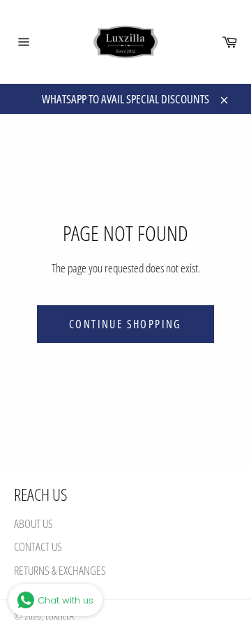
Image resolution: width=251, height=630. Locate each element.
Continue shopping (125, 324)
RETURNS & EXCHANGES (60, 570)
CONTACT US (38, 547)
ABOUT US (33, 523)
